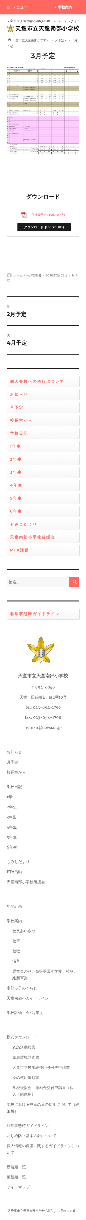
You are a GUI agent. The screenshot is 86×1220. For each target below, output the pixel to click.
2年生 (16, 459)
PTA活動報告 (23, 1047)
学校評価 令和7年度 (25, 1012)
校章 (16, 940)
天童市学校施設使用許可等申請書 (41, 1067)
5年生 (16, 498)
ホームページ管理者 (27, 275)
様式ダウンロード (22, 1037)
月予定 (17, 407)
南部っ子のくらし (22, 988)
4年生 (16, 485)
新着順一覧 (16, 1166)
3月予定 (43, 56)
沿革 (16, 961)
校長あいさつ (23, 930)
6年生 (16, 511)
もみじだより (23, 524)
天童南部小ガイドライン (28, 998)
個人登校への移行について (37, 381)
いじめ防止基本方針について (31, 1135)
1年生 (15, 446)
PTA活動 (19, 550)
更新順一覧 (16, 1177)
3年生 (16, 472)
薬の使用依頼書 (25, 1077)
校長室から (21, 420)
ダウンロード (34, 227)
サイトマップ (18, 1187)
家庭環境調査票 (25, 1057)
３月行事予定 (37, 215)
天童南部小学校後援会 (32, 537)
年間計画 (14, 906)
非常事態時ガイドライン (35, 614)
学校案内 (65, 7)
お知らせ (19, 394)
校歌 (16, 951)
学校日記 (19, 433)
